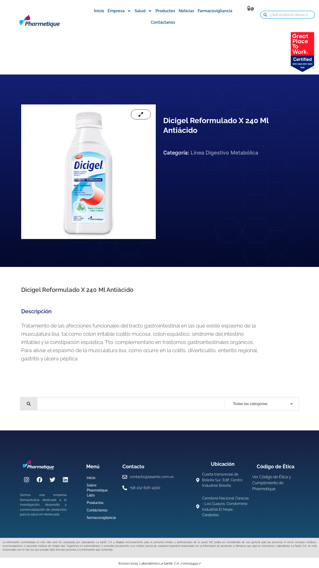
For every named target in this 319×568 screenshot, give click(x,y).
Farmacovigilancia (215, 10)
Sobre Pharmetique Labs (97, 490)
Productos (165, 10)
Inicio (99, 10)
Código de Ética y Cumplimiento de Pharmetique (271, 483)
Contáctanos (163, 22)
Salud (140, 10)
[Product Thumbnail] (141, 114)
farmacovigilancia (101, 518)
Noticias (186, 10)
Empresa (116, 10)
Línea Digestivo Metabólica (224, 153)
